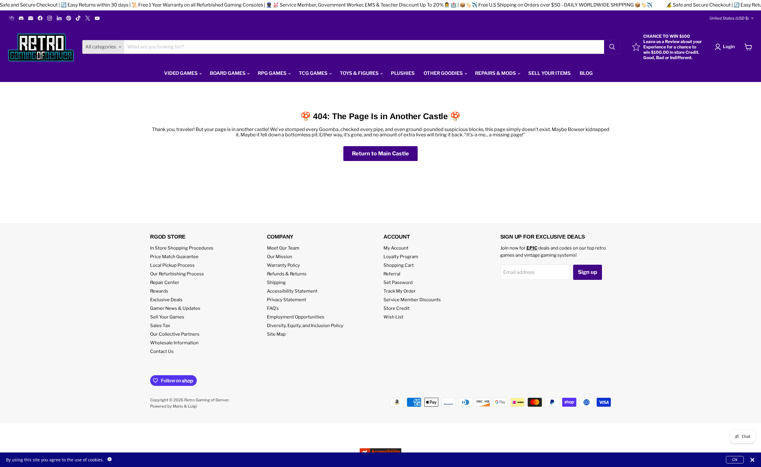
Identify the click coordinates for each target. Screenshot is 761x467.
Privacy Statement (286, 299)
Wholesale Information (174, 342)
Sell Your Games (167, 317)
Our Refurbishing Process (177, 274)
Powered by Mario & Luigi (173, 406)
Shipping (276, 282)
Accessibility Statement (292, 291)
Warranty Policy (283, 265)
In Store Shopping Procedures (181, 248)
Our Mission (279, 256)
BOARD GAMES (228, 73)
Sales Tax (160, 325)
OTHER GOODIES (444, 73)
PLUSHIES (403, 73)
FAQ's (273, 308)
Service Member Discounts (412, 299)
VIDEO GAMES (181, 73)
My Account (395, 248)
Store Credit (396, 308)
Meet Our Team (283, 248)
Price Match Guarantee (174, 256)
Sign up (587, 272)
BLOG (586, 73)
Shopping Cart (398, 265)
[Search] (612, 47)
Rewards (159, 291)
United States (729, 18)
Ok (735, 459)
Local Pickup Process (172, 265)
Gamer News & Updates (175, 308)
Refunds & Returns (286, 274)
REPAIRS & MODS (496, 73)
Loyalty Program (400, 256)
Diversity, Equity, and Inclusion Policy (305, 325)
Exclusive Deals (166, 299)
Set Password (398, 282)
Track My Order (399, 291)
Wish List (393, 317)
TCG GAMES (313, 73)
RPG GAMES (272, 73)
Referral (391, 274)
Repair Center (164, 282)
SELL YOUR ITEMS (549, 73)
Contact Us (162, 351)
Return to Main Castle (380, 153)
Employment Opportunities (295, 317)
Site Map (276, 334)
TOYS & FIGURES (360, 73)
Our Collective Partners (174, 334)
